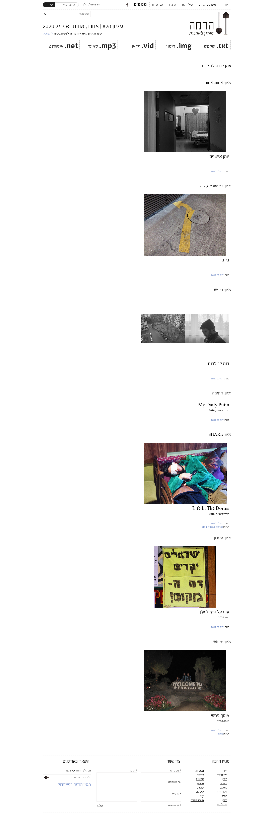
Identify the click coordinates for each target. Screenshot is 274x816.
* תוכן (133, 770)
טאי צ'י (223, 783)
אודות (225, 5)
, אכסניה (212, 527)
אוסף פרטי (220, 715)
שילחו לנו (187, 5)
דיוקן (224, 800)
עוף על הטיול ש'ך (214, 612)
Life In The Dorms (210, 508)
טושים (200, 787)
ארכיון (172, 5)
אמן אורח (157, 5)
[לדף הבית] (209, 22)
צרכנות (200, 775)
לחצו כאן (48, 34)
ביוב (225, 260)
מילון (224, 779)
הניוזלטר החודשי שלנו (78, 770)
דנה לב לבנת (217, 171)
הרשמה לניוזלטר (90, 4)
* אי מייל (176, 794)
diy (202, 796)
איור (225, 770)
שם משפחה (174, 782)
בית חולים (222, 775)
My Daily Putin (213, 405)
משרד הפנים (197, 800)
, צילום (205, 527)
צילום (220, 734)
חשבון (200, 783)
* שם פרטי (175, 770)
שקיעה (200, 792)
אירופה (219, 527)
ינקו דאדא (222, 792)
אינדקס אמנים (207, 5)
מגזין (224, 796)
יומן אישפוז (219, 156)
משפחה (199, 770)
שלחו (100, 805)
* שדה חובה (174, 805)
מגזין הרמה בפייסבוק (74, 784)
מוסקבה (223, 787)
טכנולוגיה (222, 804)
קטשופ (200, 779)
